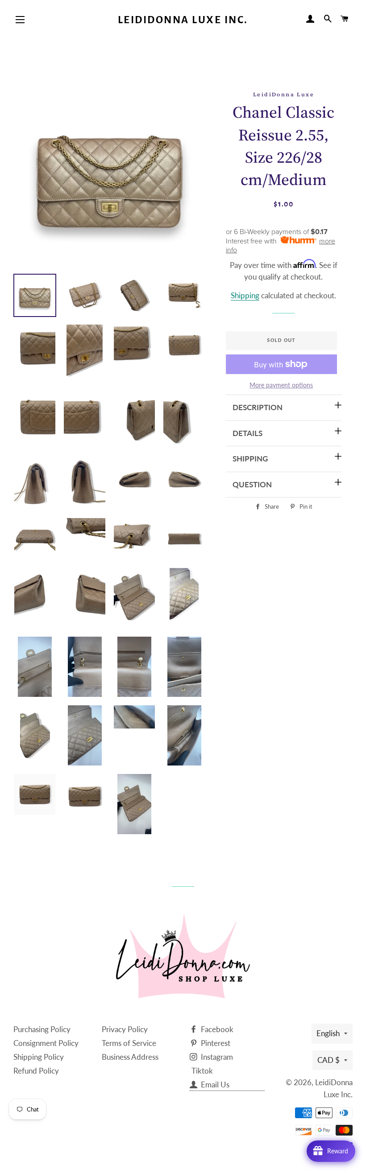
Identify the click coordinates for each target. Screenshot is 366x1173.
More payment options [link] (281, 385)
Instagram (216, 1057)
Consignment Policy (46, 1043)
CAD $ (328, 1060)
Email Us (214, 1084)
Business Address (130, 1057)
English (328, 1033)
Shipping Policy (38, 1057)
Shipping (245, 295)
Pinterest (214, 1043)
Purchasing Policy (42, 1029)
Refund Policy (36, 1070)
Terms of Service (129, 1043)
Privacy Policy (125, 1029)
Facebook (216, 1029)
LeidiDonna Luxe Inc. (183, 19)
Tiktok (202, 1070)
